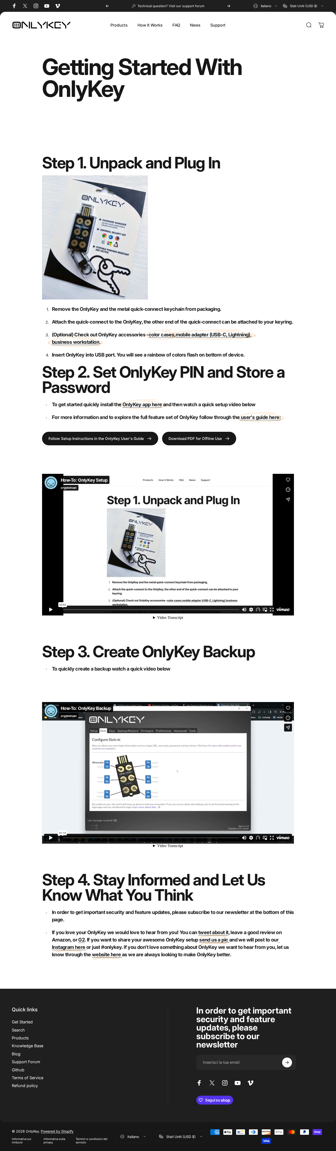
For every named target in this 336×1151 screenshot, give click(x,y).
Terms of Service (27, 1077)
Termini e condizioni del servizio (91, 1140)
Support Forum (26, 1061)
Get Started (22, 1021)
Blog (16, 1053)
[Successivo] (228, 6)
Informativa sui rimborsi (21, 1140)
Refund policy (25, 1085)
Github (18, 1069)
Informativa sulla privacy (54, 1140)
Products (20, 1037)
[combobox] (265, 6)
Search (18, 1030)
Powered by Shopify (57, 1131)
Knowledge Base (27, 1045)
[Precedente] (107, 6)
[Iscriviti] (287, 1062)
